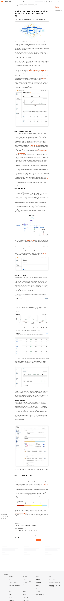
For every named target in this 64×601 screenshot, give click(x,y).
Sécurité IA (51, 581)
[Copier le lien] (5, 518)
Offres (10, 578)
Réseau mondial (12, 600)
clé (18, 155)
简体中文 (43, 19)
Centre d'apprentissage (40, 594)
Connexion (50, 1)
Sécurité (22, 525)
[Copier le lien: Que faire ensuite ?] (14, 400)
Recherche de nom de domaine (15, 587)
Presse (10, 597)
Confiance (24, 594)
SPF (29, 361)
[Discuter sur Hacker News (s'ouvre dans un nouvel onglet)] (1, 516)
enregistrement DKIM (21, 153)
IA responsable (25, 597)
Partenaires (11, 581)
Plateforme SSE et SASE (53, 578)
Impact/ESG (25, 584)
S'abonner (38, 540)
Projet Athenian (25, 579)
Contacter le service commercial (58, 1)
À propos (11, 593)
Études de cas (38, 582)
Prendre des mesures (58, 10)
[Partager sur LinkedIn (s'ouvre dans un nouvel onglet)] (5, 516)
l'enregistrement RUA (30, 240)
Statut (37, 583)
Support (37, 585)
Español (37, 19)
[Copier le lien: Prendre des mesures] (14, 275)
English (31, 19)
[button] (32, 108)
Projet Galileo (25, 578)
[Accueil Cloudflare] (6, 1)
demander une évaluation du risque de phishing (25, 515)
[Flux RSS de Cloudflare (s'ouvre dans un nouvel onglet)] (22, 530)
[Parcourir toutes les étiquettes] (48, 5)
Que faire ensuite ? (58, 11)
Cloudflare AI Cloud (52, 579)
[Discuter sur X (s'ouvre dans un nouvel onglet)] (3, 516)
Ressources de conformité (27, 593)
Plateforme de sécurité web (54, 587)
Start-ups (11, 584)
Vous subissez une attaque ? (14, 585)
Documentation (38, 593)
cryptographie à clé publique (42, 150)
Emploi (10, 594)
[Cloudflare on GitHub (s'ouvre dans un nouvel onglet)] (31, 530)
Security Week (34, 525)
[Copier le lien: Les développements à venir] (14, 475)
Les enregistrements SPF (35, 145)
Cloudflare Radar (39, 580)
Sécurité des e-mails (27, 525)
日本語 (40, 19)
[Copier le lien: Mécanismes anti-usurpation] (14, 131)
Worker (45, 250)
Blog (36, 588)
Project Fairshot (25, 582)
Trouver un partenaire (13, 582)
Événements (38, 586)
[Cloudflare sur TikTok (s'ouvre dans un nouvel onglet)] (36, 530)
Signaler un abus (26, 600)
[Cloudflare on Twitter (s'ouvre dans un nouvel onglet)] (24, 530)
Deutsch (34, 19)
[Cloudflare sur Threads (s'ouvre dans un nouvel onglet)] (34, 530)
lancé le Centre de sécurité (33, 41)
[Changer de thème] (46, 1)
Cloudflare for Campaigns (27, 581)
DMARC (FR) (17, 525)
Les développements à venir (58, 13)
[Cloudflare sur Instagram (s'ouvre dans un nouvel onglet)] (29, 530)
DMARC (43, 78)
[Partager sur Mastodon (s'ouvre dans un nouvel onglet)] (1, 518)
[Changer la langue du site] (45, 2)
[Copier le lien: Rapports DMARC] (14, 188)
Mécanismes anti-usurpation (58, 7)
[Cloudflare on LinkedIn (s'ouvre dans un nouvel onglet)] (26, 530)
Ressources (34, 1)
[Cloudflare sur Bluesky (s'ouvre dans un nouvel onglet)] (33, 530)
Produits (24, 1)
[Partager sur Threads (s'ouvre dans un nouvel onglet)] (3, 518)
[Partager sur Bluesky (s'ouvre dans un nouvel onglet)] (7, 516)
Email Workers (44, 253)
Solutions (29, 1)
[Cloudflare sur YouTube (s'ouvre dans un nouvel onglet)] (27, 530)
